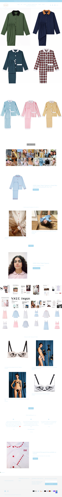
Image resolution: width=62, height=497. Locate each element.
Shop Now (36, 189)
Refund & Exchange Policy (9, 480)
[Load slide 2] (30, 144)
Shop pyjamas (36, 268)
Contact (35, 458)
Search (20, 480)
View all (31, 245)
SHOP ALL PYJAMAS (31, 114)
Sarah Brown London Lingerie (11, 494)
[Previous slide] (28, 144)
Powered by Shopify (18, 494)
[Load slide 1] (29, 144)
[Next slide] (32, 144)
